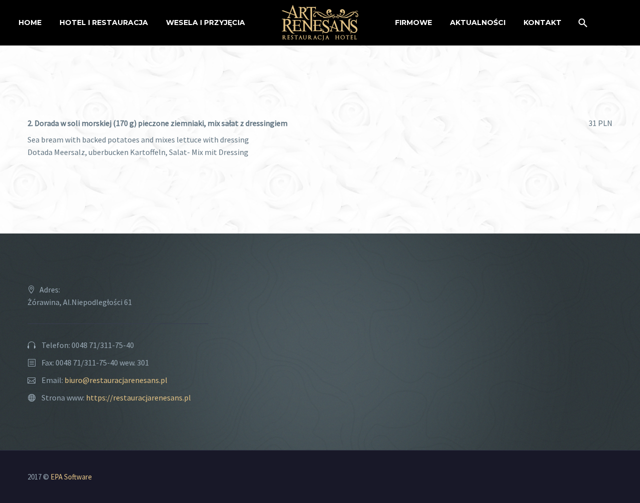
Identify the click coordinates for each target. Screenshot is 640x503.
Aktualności (478, 22)
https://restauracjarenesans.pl (138, 397)
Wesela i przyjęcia (205, 22)
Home (30, 22)
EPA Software (71, 477)
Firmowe (413, 22)
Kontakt (543, 22)
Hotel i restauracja (104, 22)
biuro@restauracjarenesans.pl (116, 380)
